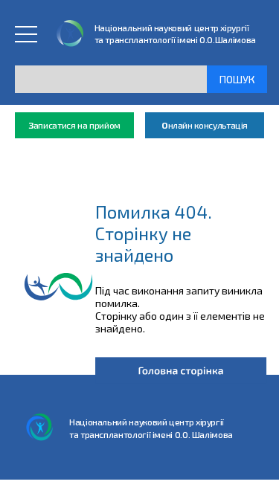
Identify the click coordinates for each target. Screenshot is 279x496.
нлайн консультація (204, 125)
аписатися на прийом (74, 125)
